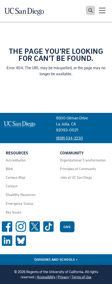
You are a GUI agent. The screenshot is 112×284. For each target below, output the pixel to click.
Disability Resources (21, 195)
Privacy (63, 277)
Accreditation (16, 160)
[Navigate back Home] (26, 10)
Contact (11, 186)
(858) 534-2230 (69, 138)
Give (67, 227)
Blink (9, 169)
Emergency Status (19, 203)
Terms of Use (81, 277)
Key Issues (13, 212)
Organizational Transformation (83, 160)
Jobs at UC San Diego (76, 177)
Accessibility (46, 277)
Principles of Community (78, 169)
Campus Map (15, 177)
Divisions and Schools (56, 259)
